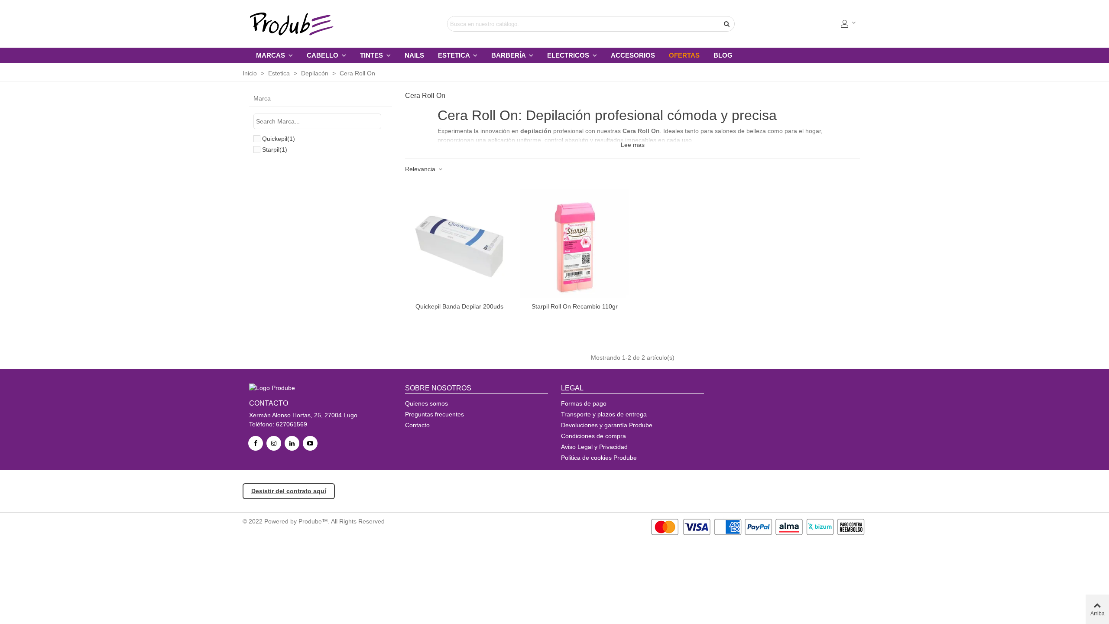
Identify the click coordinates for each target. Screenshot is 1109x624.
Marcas (271, 55)
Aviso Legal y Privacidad (594, 446)
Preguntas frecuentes (434, 414)
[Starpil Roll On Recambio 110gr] (574, 243)
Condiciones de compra (593, 435)
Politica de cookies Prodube (599, 457)
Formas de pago (583, 403)
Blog (723, 55)
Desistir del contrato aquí (288, 491)
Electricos (569, 55)
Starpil (274, 149)
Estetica (454, 55)
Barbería (509, 55)
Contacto (417, 425)
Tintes (372, 55)
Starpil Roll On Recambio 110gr (575, 306)
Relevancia (421, 169)
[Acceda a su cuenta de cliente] (848, 24)
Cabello (323, 55)
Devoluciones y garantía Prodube (606, 425)
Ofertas (684, 55)
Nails (414, 55)
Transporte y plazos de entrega (604, 414)
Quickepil (278, 138)
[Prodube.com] (296, 23)
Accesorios (633, 55)
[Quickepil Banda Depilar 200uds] (459, 243)
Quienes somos (426, 403)
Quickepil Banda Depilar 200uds (459, 306)
